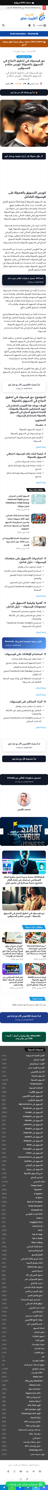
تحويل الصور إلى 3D (34, 1275)
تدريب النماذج (36, 1283)
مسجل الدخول (28, 1005)
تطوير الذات (39, 1340)
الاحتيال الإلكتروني (37, 1072)
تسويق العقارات (38, 1336)
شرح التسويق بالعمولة (33, 1173)
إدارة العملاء (35, 1417)
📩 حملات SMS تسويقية (24, 2)
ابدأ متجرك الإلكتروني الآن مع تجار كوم (24, 386)
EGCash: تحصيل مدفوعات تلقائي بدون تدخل (25, 280)
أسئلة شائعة (34, 1401)
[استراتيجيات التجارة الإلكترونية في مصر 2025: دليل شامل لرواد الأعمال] (38, 541)
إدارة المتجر (37, 1311)
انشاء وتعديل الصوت (34, 1263)
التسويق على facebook (32, 1108)
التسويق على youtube (33, 1161)
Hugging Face (36, 1222)
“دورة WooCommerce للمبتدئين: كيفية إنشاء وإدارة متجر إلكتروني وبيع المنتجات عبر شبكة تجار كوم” (36, 951)
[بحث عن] (3, 25)
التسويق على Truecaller (32, 1149)
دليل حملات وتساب (31, 1442)
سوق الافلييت (39, 1352)
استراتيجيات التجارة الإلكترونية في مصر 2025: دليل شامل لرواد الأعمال (15, 541)
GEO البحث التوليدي (34, 1214)
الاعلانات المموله (35, 1088)
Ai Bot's (39, 1198)
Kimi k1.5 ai (37, 1226)
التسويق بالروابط (38, 1076)
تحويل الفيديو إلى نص (33, 1279)
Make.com (37, 1377)
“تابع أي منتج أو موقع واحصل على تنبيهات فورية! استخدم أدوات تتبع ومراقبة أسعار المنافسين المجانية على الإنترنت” (12, 951)
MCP (40, 1230)
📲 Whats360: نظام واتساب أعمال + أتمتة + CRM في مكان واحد (24, 1037)
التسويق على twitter (34, 1153)
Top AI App (37, 1234)
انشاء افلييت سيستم (34, 1316)
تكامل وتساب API (32, 1421)
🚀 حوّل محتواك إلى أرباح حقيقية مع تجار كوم (24, 156)
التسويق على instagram (32, 1116)
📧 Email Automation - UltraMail (24, 34)
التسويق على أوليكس (33, 1165)
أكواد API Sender (32, 1409)
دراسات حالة (34, 1434)
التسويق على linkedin (33, 1120)
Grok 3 (39, 1218)
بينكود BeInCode (35, 1267)
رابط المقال (41, 447)
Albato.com (34, 1385)
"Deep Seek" (36, 1185)
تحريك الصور (37, 1271)
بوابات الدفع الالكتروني (33, 1320)
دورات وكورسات (19, 51)
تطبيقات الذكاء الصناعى (33, 1287)
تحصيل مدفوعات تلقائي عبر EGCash (24, 780)
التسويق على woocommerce (30, 1157)
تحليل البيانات (39, 1332)
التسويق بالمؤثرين (35, 1100)
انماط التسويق (38, 1328)
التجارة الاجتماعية (35, 1250)
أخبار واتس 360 (33, 1397)
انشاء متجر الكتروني (36, 1308)
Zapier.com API (32, 1393)
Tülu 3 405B (37, 1238)
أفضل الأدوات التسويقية (35, 1055)
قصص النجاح (36, 1177)
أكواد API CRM (33, 1405)
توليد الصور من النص (33, 1291)
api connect (34, 1389)
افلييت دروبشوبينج (37, 1063)
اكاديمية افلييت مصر (36, 1067)
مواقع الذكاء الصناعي (34, 1303)
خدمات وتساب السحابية (29, 1429)
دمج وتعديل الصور (35, 1295)
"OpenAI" (38, 1189)
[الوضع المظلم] (34, 25)
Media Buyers (24, 825)
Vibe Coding (36, 1242)
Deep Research (35, 1206)
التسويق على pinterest (33, 1124)
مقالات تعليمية (38, 1360)
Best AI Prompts (34, 1202)
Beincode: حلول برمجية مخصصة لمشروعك (23, 643)
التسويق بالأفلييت (35, 1092)
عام (43, 1356)
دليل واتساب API (32, 1446)
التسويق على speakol (33, 1137)
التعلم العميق (37, 1255)
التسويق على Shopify (33, 1128)
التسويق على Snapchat (32, 1132)
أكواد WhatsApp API (30, 1413)
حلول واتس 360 (33, 1425)
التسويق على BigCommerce (30, 1104)
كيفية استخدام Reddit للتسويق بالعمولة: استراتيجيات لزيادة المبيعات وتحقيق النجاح (36, 981)
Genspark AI (36, 1210)
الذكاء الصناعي (38, 1181)
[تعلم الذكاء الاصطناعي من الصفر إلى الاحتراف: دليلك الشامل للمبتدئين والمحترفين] (12, 969)
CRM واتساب (36, 1372)
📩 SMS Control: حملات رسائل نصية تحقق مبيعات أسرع (24, 43)
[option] (24, 831)
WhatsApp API (35, 1450)
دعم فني (36, 1438)
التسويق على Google (33, 1112)
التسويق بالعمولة (37, 1080)
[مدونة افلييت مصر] (32, 16)
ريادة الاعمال (39, 1348)
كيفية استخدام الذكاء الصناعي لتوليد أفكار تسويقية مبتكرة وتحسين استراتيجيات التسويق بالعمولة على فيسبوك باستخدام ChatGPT (16, 522)
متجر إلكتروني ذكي (34, 1324)
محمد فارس (34, 84)
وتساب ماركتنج (38, 1369)
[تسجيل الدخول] (29, 25)
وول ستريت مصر (37, 1454)
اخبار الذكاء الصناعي (34, 1246)
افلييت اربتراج (39, 1059)
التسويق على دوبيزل (34, 1169)
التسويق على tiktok (34, 1145)
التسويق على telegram (33, 1141)
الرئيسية (30, 51)
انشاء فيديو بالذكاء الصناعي (31, 1259)
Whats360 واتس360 (33, 1381)
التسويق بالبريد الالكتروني (32, 1096)
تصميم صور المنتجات (30, 1299)
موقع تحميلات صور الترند (34, 1364)
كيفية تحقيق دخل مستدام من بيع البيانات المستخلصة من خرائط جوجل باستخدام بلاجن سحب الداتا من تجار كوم (24, 834)
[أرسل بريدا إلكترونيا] (28, 84)
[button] (25, 1484)
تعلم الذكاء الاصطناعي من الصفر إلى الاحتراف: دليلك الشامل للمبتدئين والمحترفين (12, 981)
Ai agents (38, 1193)
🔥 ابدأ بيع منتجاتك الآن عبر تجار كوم (24, 92)
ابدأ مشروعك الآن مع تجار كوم (24, 759)
